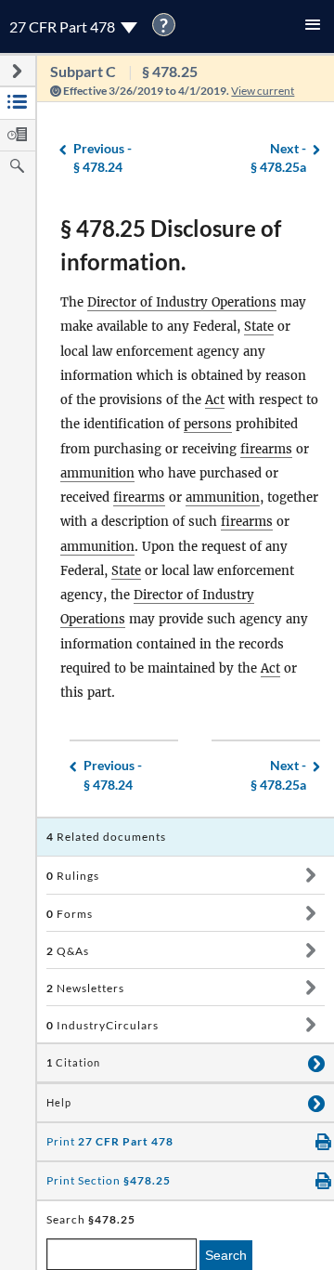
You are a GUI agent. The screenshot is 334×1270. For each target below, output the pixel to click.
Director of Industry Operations (181, 302)
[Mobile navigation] (312, 26)
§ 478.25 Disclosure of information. (170, 245)
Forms (69, 914)
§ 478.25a (278, 158)
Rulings (72, 876)
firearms (266, 449)
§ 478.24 (102, 158)
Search (226, 1255)
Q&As (67, 951)
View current (262, 91)
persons (208, 424)
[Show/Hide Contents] (310, 875)
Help (58, 1102)
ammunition (97, 473)
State (259, 326)
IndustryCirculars (102, 1025)
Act (215, 400)
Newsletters (85, 988)
